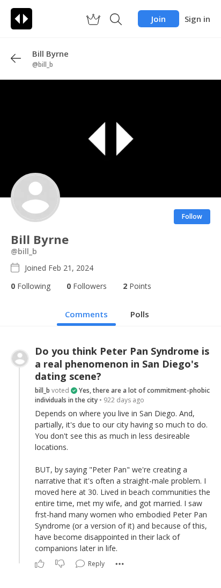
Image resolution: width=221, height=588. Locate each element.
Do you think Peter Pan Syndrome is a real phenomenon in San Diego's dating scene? (122, 364)
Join (158, 18)
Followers (87, 286)
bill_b (42, 390)
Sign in (197, 18)
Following (30, 286)
